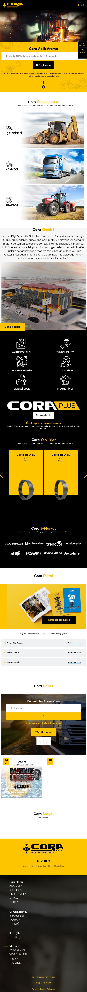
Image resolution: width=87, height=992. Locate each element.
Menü (81, 5)
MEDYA (13, 898)
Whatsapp (82, 45)
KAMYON (12, 169)
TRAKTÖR (12, 205)
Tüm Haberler (43, 732)
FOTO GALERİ (17, 950)
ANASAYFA (15, 885)
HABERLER (15, 962)
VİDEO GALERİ (18, 954)
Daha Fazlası (12, 326)
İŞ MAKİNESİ (14, 133)
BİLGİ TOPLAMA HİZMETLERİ (43, 977)
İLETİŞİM (14, 902)
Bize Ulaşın (16, 937)
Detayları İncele (43, 415)
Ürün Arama (43, 65)
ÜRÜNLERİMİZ (17, 893)
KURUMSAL (16, 889)
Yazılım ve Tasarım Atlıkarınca (43, 989)
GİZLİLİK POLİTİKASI (44, 983)
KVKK (43, 971)
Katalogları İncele (59, 619)
